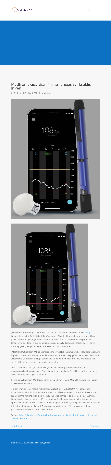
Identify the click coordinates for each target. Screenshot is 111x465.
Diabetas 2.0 (20, 93)
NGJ (88, 332)
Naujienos (46, 93)
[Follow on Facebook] (55, 451)
